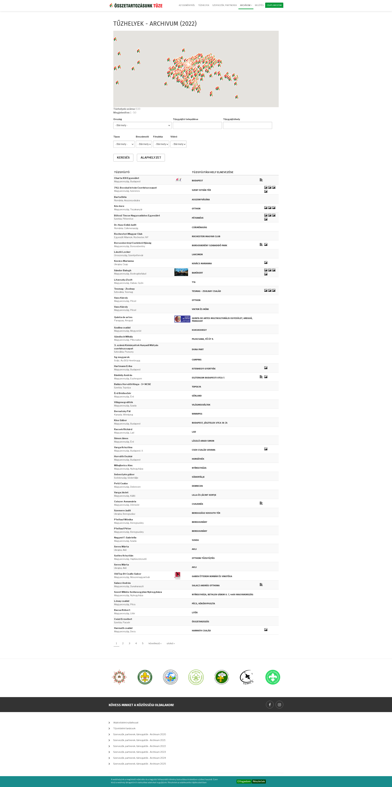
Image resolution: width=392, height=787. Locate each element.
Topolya (196, 387)
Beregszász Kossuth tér (206, 513)
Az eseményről (187, 5)
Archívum (246, 6)
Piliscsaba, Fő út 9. (203, 339)
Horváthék (198, 459)
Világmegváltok (201, 405)
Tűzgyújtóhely (231, 119)
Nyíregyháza (199, 468)
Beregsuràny (199, 531)
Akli (194, 549)
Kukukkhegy (199, 330)
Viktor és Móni (200, 309)
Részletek (259, 781)
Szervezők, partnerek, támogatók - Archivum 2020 (139, 734)
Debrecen (197, 486)
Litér (195, 612)
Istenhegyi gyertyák (204, 369)
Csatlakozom (274, 5)
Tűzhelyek (203, 5)
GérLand (197, 396)
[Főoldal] (135, 5)
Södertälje (198, 477)
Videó (173, 136)
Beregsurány (199, 522)
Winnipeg (197, 414)
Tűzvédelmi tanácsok (124, 728)
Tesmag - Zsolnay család (206, 291)
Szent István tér (201, 190)
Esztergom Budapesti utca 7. (208, 378)
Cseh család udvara (203, 450)
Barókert (197, 273)
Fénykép (158, 136)
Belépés (259, 5)
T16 (193, 282)
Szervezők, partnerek (224, 5)
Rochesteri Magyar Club (206, 236)
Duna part (198, 349)
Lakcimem (197, 254)
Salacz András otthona (206, 585)
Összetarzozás (200, 621)
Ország (117, 119)
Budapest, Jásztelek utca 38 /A (209, 423)
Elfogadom (244, 781)
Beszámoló (142, 136)
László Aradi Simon (203, 441)
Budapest (197, 181)
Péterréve (198, 218)
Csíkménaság (199, 227)
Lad (194, 432)
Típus (116, 136)
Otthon (196, 208)
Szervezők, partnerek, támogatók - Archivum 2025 (139, 763)
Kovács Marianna (202, 263)
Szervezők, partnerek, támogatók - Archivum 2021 (139, 740)
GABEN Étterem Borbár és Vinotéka (212, 576)
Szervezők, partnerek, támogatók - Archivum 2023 (139, 752)
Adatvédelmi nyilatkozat (125, 722)
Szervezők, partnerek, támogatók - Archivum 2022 (139, 746)
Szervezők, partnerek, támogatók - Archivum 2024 (139, 758)
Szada (195, 540)
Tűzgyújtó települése (185, 119)
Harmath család (201, 631)
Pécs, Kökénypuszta (203, 603)
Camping (197, 360)
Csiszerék (197, 504)
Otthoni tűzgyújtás (203, 558)
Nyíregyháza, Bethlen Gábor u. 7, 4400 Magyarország (222, 594)
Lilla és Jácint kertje (204, 495)
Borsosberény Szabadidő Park (209, 245)
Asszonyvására (201, 199)
